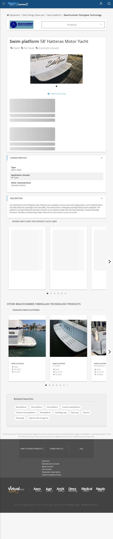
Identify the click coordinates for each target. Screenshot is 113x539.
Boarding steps (61, 412)
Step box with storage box (38, 418)
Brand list (45, 461)
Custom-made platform (71, 407)
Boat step (75, 412)
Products (72, 24)
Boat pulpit (20, 418)
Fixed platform (45, 412)
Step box (86, 412)
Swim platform (36, 407)
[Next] (109, 262)
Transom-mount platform (25, 412)
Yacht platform (52, 407)
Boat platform (21, 407)
